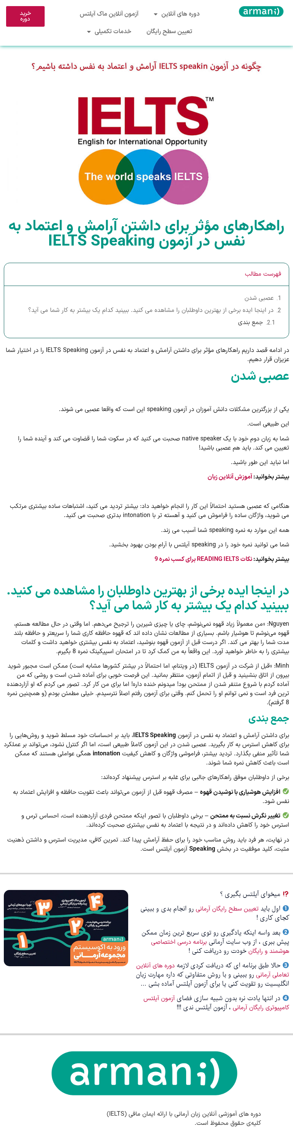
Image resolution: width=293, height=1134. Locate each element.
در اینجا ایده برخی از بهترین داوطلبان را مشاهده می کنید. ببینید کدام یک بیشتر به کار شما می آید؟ (151, 310)
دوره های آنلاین (180, 14)
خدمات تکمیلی (113, 31)
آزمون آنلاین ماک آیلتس (109, 14)
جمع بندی (250, 322)
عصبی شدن (259, 298)
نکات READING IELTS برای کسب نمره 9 (203, 559)
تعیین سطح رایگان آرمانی (227, 909)
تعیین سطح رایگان (169, 31)
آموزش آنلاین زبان (230, 477)
